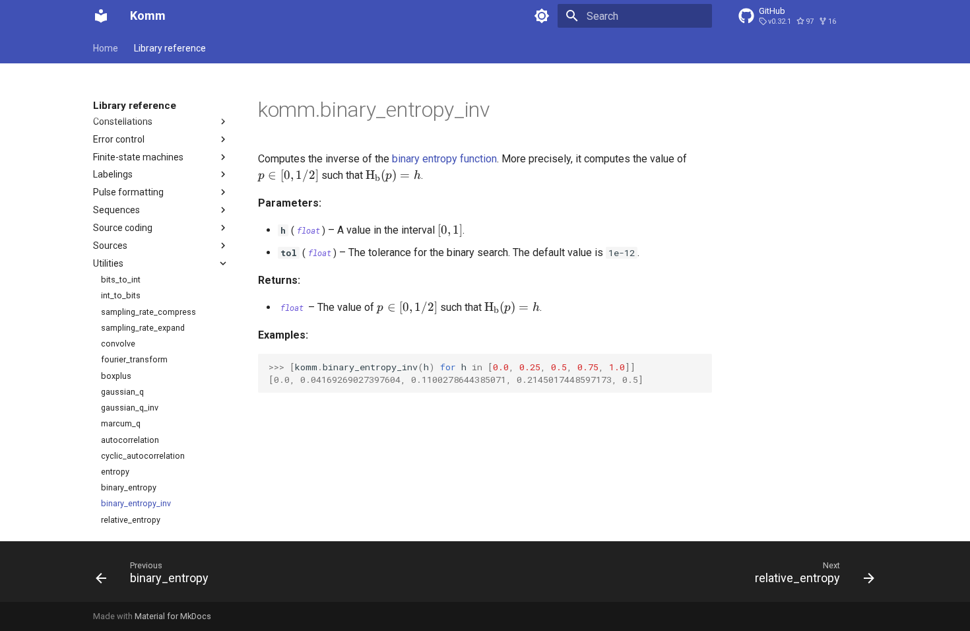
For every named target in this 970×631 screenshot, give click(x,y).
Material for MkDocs (173, 616)
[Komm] (101, 16)
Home (105, 48)
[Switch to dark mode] (542, 16)
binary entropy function (444, 158)
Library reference (170, 48)
